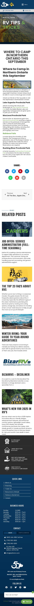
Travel (12, 18)
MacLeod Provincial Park (11, 120)
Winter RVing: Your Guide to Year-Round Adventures (15, 336)
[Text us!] (27, 602)
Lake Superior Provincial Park (15, 108)
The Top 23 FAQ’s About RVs (16, 288)
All (8, 18)
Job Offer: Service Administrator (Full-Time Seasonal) (15, 244)
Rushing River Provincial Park (17, 152)
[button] (24, 5)
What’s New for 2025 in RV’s (16, 410)
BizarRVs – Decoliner (16, 374)
